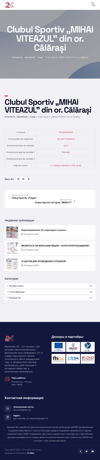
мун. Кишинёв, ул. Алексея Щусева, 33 (30, 418)
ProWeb (30, 453)
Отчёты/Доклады (50, 292)
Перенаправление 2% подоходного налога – (44, 230)
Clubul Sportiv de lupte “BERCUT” (53, 202)
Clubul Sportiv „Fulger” (24, 197)
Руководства (50, 298)
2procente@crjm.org (22, 410)
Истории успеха (50, 286)
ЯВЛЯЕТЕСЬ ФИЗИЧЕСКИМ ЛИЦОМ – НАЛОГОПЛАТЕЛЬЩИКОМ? (55, 245)
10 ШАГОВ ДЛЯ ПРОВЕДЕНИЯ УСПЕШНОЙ (43, 261)
